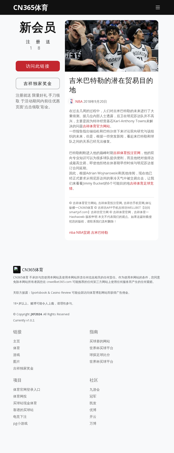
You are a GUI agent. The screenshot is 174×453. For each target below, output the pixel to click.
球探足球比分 (100, 354)
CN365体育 (30, 7)
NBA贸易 (83, 232)
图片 (16, 361)
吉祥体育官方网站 (96, 126)
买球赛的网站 (100, 341)
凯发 (93, 403)
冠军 (93, 396)
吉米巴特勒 (99, 232)
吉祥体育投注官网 (126, 152)
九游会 (95, 389)
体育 (16, 348)
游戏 (16, 354)
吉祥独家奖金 (38, 83)
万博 (93, 423)
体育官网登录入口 (26, 389)
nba (72, 232)
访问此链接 (38, 66)
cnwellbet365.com (59, 282)
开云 (93, 416)
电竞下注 (20, 416)
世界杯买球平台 (101, 348)
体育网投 (20, 396)
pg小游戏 (20, 423)
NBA (79, 101)
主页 (16, 341)
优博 (93, 409)
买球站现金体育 (25, 403)
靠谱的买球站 (23, 409)
